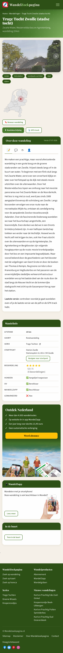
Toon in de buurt (13, 537)
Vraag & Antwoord (10, 642)
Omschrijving (8, 150)
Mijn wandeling (29, 150)
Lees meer (11, 513)
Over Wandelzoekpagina (37, 636)
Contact (55, 636)
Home (5, 13)
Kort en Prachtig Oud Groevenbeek (43, 618)
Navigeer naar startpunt (38, 358)
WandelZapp (40, 578)
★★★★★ (33, 365)
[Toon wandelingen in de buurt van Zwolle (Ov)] (21, 99)
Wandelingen (14, 13)
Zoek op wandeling (11, 574)
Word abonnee (31, 435)
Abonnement (40, 574)
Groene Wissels (9, 599)
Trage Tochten (32, 344)
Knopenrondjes (9, 603)
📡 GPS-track (33, 130)
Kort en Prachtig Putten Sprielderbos (45, 611)
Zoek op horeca (9, 582)
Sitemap (6, 636)
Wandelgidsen (40, 582)
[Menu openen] (58, 5)
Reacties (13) (16, 150)
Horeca (22, 150)
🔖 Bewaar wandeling (14, 122)
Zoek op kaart (8, 578)
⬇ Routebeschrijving (13, 130)
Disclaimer (18, 636)
